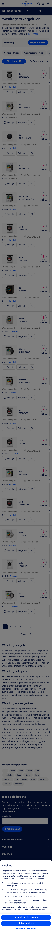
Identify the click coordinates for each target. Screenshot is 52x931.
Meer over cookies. (40, 910)
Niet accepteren (26, 923)
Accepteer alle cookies (26, 917)
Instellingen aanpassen (26, 928)
